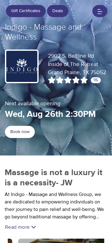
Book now (20, 132)
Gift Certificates (25, 11)
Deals (57, 11)
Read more (18, 227)
